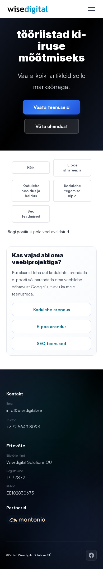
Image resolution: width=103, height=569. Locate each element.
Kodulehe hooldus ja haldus (30, 190)
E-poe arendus (52, 326)
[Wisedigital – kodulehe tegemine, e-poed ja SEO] (27, 9)
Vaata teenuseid (51, 107)
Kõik (31, 167)
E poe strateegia (72, 167)
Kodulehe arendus (51, 309)
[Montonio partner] (27, 519)
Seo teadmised (31, 213)
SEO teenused (51, 343)
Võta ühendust (51, 126)
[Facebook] (91, 555)
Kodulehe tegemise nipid (72, 190)
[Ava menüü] (91, 9)
